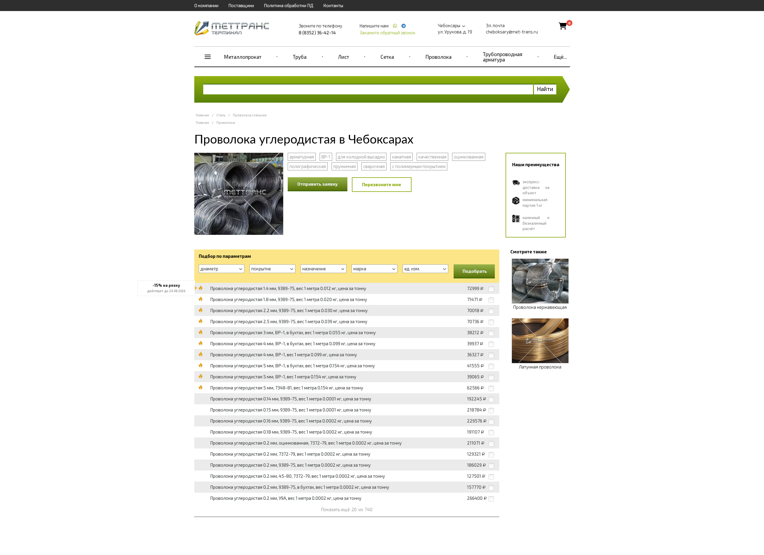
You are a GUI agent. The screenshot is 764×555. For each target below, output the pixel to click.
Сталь (220, 115)
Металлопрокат (242, 56)
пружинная (344, 166)
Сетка (387, 56)
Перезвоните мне (381, 184)
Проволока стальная (250, 115)
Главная (202, 115)
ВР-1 (325, 156)
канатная (401, 156)
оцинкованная (468, 156)
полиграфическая (307, 166)
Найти (545, 88)
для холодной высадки (361, 156)
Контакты (333, 5)
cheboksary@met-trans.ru (512, 31)
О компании (206, 5)
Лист (343, 56)
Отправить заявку (317, 183)
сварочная (374, 166)
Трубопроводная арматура (502, 56)
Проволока (439, 56)
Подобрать (475, 271)
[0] (563, 25)
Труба (299, 56)
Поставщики (241, 5)
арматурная (301, 156)
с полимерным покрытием (419, 166)
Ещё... (560, 56)
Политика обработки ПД (288, 5)
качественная (432, 156)
